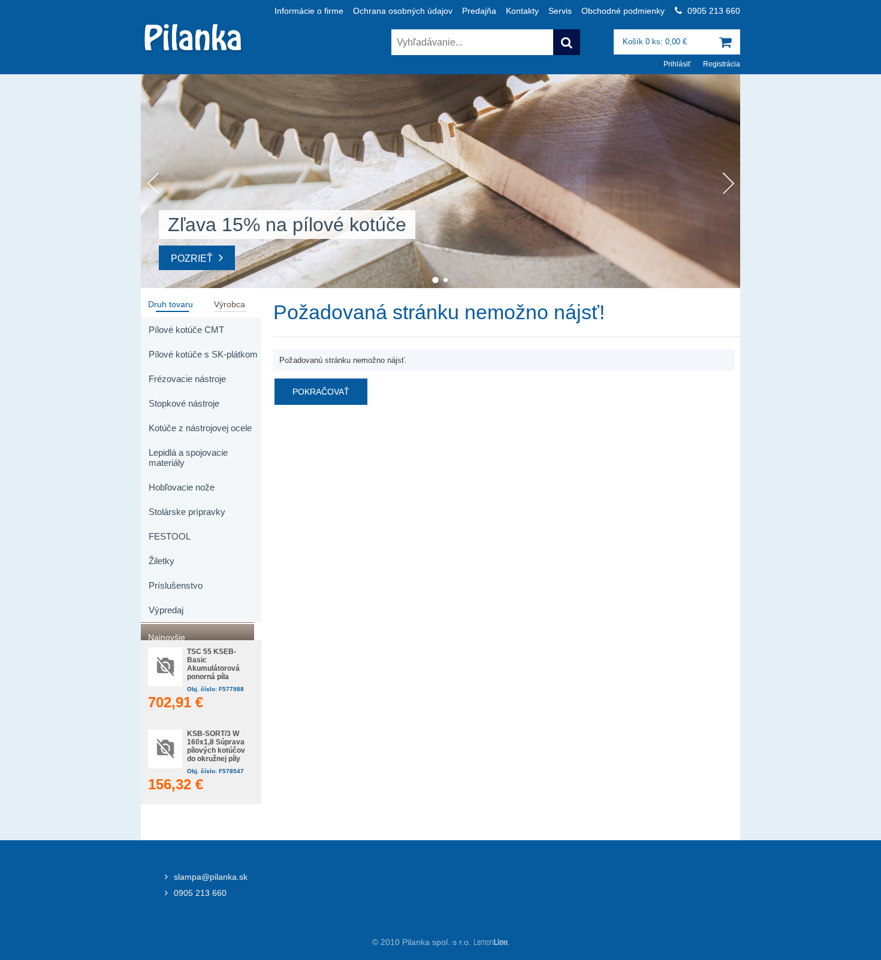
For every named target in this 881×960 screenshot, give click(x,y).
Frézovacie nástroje (187, 379)
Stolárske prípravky (187, 512)
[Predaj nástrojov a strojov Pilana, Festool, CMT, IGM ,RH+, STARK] (193, 52)
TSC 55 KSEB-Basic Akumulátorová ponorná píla (213, 664)
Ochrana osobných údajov (402, 11)
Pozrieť (192, 258)
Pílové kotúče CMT (186, 330)
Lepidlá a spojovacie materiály (188, 457)
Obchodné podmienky (623, 11)
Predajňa (479, 11)
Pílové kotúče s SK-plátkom (203, 354)
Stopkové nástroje (184, 403)
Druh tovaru (170, 302)
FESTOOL (170, 536)
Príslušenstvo (176, 585)
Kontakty (522, 11)
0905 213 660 (200, 893)
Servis (560, 11)
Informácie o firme (308, 11)
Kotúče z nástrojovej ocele (200, 428)
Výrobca (229, 302)
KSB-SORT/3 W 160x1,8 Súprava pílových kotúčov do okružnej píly (216, 746)
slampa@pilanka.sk (211, 877)
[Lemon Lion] (490, 942)
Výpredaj (166, 610)
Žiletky (161, 561)
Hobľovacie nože (182, 487)
